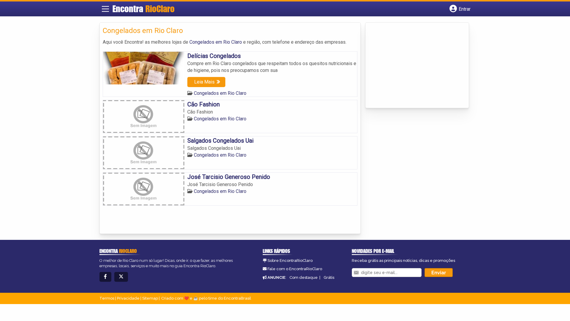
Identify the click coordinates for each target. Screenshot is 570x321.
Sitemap (150, 298)
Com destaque (303, 277)
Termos (106, 298)
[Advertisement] (412, 66)
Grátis (329, 277)
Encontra (144, 8)
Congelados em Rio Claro (215, 42)
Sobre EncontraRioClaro (290, 260)
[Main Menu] (105, 9)
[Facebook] (105, 277)
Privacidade (128, 298)
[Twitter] (121, 277)
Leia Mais (204, 82)
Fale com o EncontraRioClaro (294, 269)
